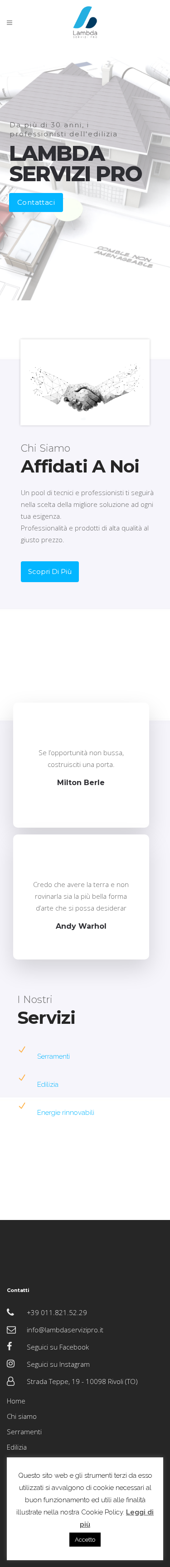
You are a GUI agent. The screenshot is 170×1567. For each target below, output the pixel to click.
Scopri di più (50, 571)
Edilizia (47, 1084)
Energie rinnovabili (65, 1113)
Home (16, 1400)
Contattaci (36, 202)
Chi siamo (22, 1416)
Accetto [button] (85, 1539)
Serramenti (53, 1056)
